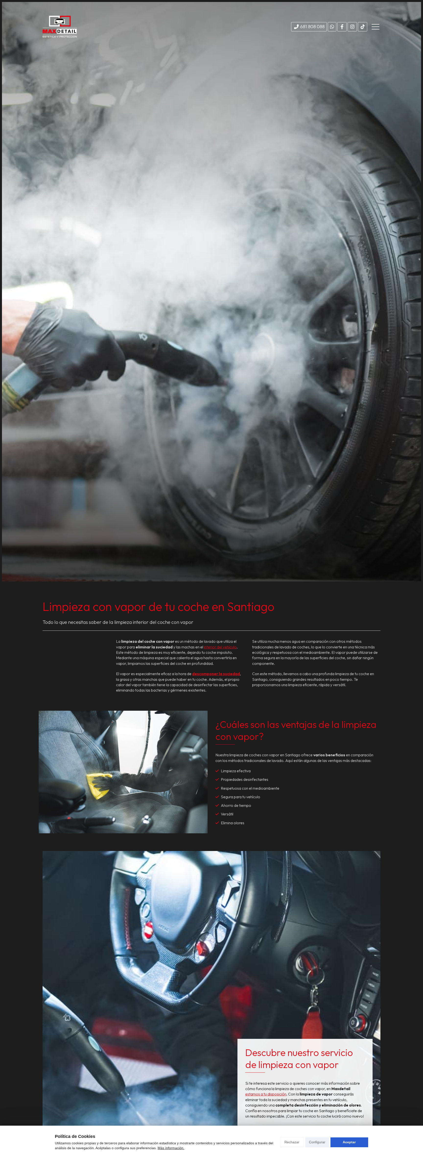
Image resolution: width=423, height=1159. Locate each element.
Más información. (171, 1148)
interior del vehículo (220, 646)
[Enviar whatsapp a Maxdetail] (332, 26)
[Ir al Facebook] (342, 26)
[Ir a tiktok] (362, 26)
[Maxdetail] (60, 27)
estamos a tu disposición (265, 1094)
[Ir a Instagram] (352, 26)
